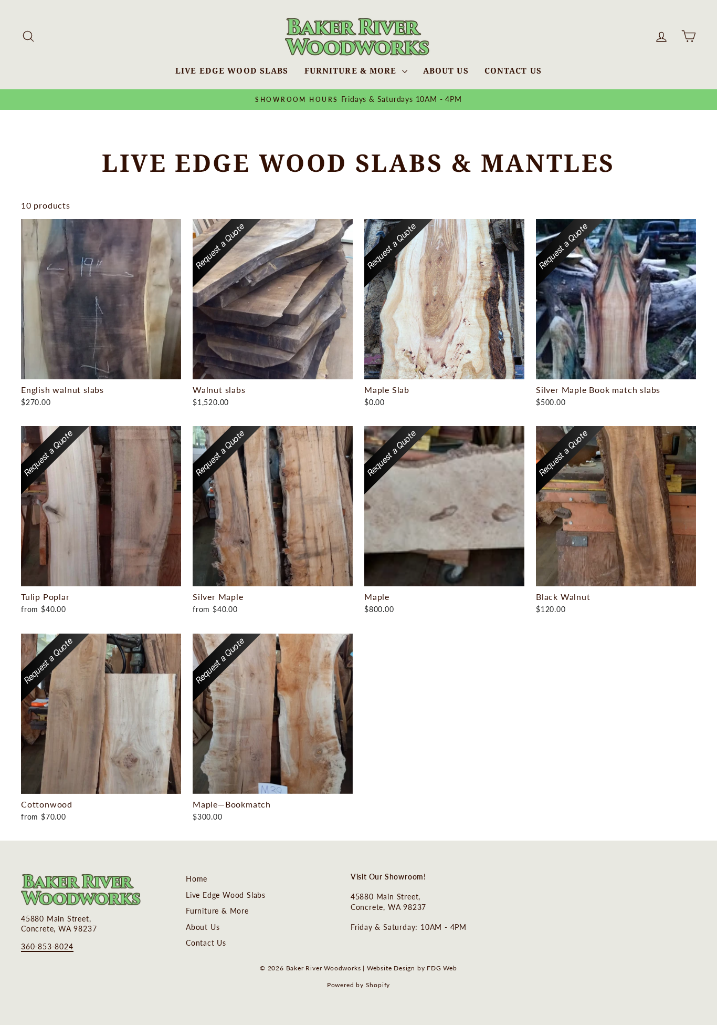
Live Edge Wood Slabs (232, 70)
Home (196, 879)
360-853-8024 (47, 947)
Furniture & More (351, 70)
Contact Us (513, 70)
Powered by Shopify (358, 985)
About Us (446, 70)
